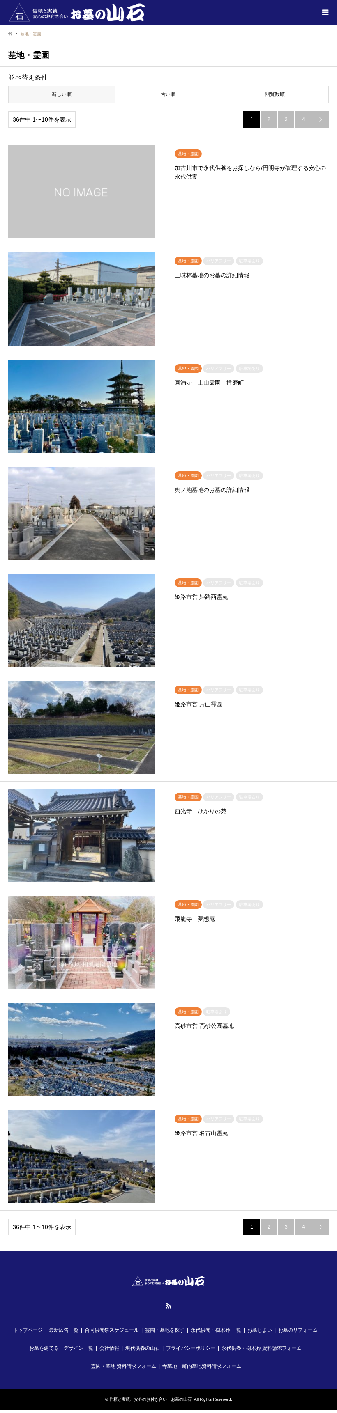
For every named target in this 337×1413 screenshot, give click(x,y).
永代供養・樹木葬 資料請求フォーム (262, 1348)
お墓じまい (259, 1330)
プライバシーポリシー (190, 1348)
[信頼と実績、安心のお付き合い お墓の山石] (77, 12)
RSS (168, 1306)
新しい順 (62, 94)
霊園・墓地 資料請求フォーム (123, 1366)
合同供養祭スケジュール (112, 1330)
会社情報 (109, 1348)
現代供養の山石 (142, 1348)
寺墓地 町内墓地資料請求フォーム (201, 1366)
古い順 (168, 94)
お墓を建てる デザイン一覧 (61, 1348)
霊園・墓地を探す (165, 1330)
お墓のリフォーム (298, 1330)
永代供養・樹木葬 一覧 (216, 1330)
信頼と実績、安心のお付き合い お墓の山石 (150, 1399)
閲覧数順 (275, 94)
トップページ (28, 1330)
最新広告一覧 (63, 1330)
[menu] (324, 12)
